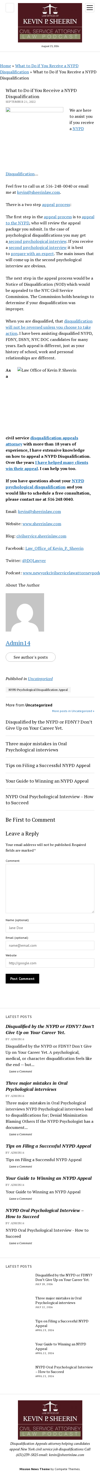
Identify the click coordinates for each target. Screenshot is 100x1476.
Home (5, 65)
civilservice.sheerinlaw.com (41, 536)
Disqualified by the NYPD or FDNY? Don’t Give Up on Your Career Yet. (50, 1029)
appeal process (56, 204)
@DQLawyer (34, 560)
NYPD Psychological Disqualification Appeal (38, 690)
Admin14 (18, 643)
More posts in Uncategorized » (73, 711)
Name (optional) (17, 920)
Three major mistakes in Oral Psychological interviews (36, 1086)
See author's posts (31, 657)
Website (11, 955)
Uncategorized (40, 678)
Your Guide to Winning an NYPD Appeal (49, 1178)
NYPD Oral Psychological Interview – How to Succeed (45, 1213)
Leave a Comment (20, 1071)
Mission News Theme (34, 1469)
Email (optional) (17, 938)
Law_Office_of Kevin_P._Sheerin (54, 548)
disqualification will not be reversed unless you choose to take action (49, 327)
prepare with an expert (32, 253)
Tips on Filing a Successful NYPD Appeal (48, 1146)
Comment (12, 861)
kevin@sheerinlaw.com (38, 192)
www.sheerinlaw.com (42, 524)
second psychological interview (37, 241)
